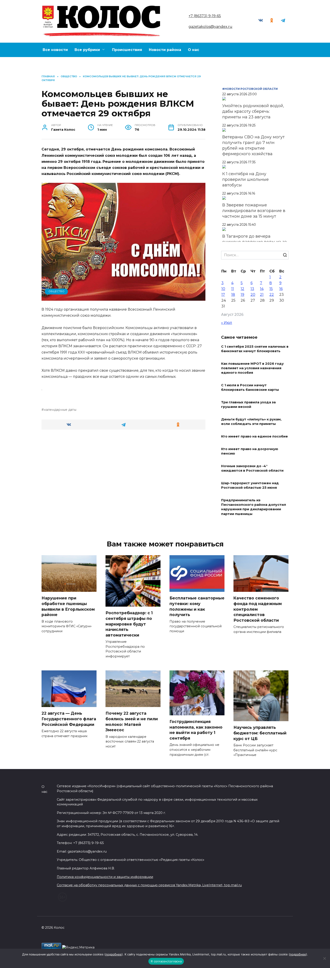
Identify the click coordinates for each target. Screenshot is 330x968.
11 (232, 289)
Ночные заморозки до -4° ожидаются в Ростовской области (252, 468)
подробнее (114, 954)
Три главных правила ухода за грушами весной (248, 404)
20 (253, 294)
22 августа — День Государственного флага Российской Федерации (69, 719)
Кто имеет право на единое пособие (254, 436)
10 (223, 289)
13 (252, 289)
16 (281, 289)
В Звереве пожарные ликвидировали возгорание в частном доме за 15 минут (253, 211)
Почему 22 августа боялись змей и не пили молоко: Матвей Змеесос (132, 721)
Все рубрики (87, 50)
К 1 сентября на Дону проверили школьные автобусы (245, 179)
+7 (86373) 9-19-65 (205, 16)
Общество (56, 291)
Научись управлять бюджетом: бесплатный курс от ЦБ (259, 733)
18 (233, 294)
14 (262, 289)
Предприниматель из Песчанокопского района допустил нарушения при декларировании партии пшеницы (253, 507)
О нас (193, 50)
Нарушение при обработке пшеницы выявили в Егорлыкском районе (68, 606)
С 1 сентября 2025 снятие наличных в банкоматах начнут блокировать (254, 349)
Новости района (165, 50)
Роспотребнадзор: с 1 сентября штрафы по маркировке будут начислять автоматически (129, 623)
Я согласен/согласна (166, 961)
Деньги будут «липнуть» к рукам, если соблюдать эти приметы (251, 421)
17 (223, 294)
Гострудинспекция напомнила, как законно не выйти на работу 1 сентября (195, 729)
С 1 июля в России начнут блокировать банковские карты (250, 387)
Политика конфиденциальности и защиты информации (105, 877)
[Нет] (324, 958)
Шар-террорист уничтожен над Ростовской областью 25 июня (250, 485)
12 (242, 289)
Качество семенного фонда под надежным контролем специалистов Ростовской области (257, 609)
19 (242, 294)
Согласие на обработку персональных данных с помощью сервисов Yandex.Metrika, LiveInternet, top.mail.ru (149, 885)
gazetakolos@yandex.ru (210, 26)
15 (271, 289)
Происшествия (127, 50)
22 (271, 294)
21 (262, 294)
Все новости (55, 50)
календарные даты (60, 410)
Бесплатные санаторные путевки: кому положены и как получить (196, 606)
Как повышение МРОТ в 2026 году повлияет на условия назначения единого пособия (252, 368)
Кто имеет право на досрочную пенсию (249, 451)
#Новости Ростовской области (250, 89)
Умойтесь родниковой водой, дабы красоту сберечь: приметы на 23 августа (253, 111)
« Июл (226, 322)
